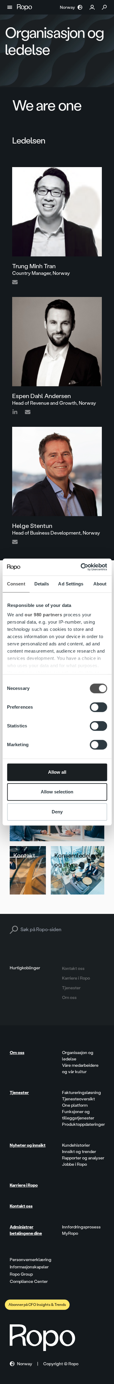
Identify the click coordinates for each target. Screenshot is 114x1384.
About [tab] (100, 583)
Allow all (57, 772)
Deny (57, 811)
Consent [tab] (16, 583)
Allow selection (57, 791)
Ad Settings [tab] (70, 583)
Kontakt (24, 855)
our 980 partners (43, 614)
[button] (9, 7)
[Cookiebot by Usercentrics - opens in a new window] (81, 567)
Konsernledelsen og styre (77, 860)
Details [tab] (41, 583)
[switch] (98, 707)
